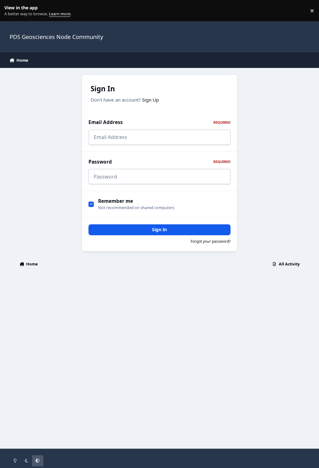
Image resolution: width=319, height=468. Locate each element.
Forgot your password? (211, 241)
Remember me (115, 201)
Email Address (159, 122)
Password (159, 162)
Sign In (159, 229)
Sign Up (150, 100)
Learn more (12, 11)
